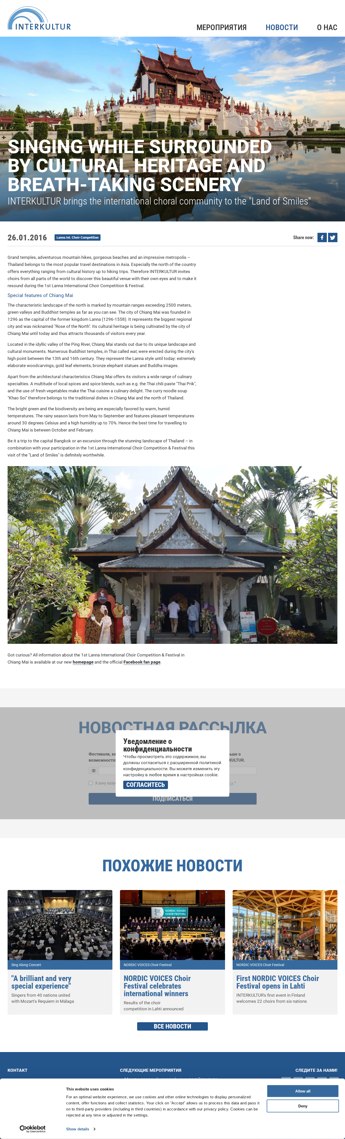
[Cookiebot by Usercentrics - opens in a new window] (33, 1129)
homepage (83, 662)
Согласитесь (145, 784)
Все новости (172, 1026)
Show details (77, 1129)
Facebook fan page (142, 662)
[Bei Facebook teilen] (322, 237)
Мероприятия (221, 27)
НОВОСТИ (282, 27)
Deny (302, 1106)
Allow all (302, 1091)
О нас (327, 27)
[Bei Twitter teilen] (332, 237)
